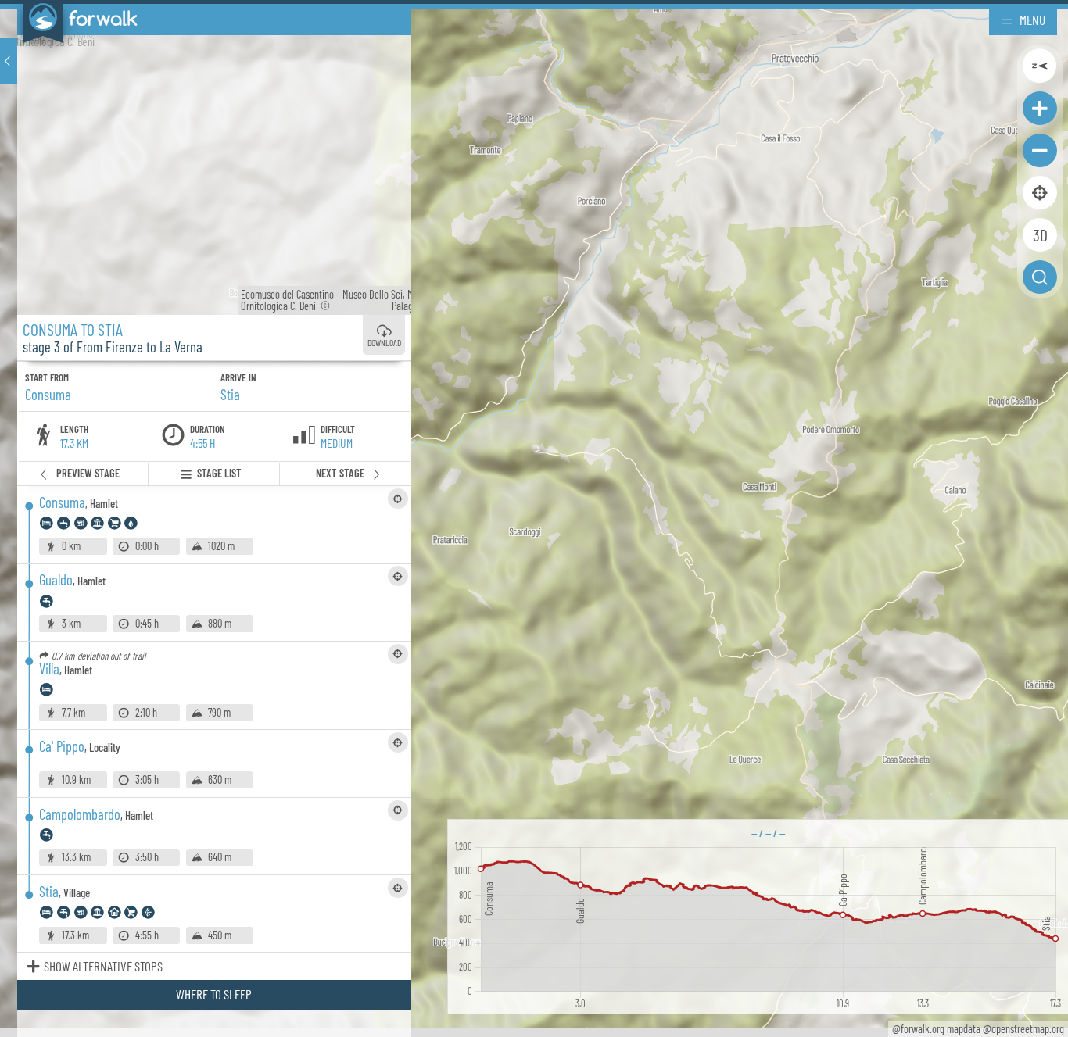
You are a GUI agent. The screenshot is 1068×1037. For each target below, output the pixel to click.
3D (1040, 234)
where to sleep (214, 994)
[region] (534, 518)
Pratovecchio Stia (392, 306)
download (384, 343)
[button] (8, 61)
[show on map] (398, 498)
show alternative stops (103, 966)
